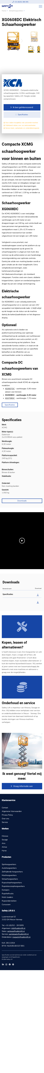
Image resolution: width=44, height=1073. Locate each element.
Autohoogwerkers (9, 868)
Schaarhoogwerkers (16, 11)
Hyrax (4, 850)
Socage (5, 839)
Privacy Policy (7, 815)
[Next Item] (21, 41)
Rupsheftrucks (8, 893)
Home (4, 11)
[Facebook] (10, 964)
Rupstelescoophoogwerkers (13, 886)
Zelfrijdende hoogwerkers (12, 871)
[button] (22, 107)
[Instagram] (6, 964)
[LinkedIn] (3, 964)
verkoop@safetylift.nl (16, 931)
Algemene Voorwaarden (12, 811)
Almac (4, 847)
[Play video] (22, 541)
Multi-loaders (7, 897)
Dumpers (5, 890)
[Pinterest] (13, 964)
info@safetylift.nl (18, 928)
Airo (3, 843)
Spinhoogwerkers (9, 864)
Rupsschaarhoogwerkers (12, 882)
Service (5, 822)
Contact (5, 807)
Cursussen (6, 904)
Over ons (5, 818)
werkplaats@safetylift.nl (19, 934)
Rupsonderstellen (9, 901)
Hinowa (5, 836)
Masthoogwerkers (9, 875)
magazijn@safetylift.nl (21, 937)
